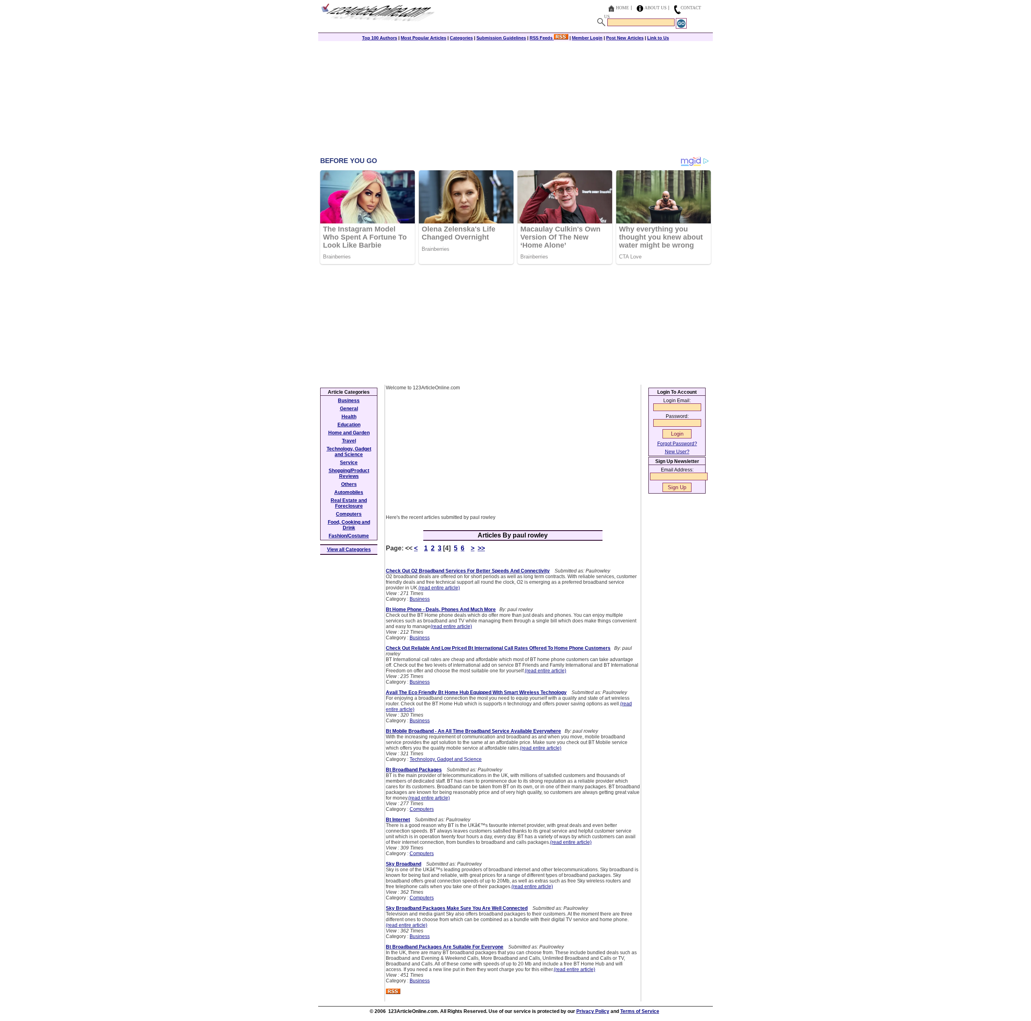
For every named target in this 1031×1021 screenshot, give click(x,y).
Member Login (587, 37)
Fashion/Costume (349, 536)
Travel (349, 441)
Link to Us (658, 37)
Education (348, 425)
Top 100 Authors (379, 37)
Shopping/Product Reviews (349, 473)
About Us (655, 7)
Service (349, 462)
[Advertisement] (515, 99)
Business (420, 599)
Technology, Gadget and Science (446, 759)
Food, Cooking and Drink (349, 525)
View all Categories (349, 549)
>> (481, 548)
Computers (422, 809)
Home (622, 7)
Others (349, 484)
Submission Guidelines (501, 37)
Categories (461, 37)
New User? (677, 452)
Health (349, 417)
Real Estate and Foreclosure (349, 503)
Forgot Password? (677, 443)
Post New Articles (625, 37)
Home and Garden (349, 433)
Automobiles (348, 492)
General (349, 408)
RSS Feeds (542, 37)
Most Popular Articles (423, 37)
